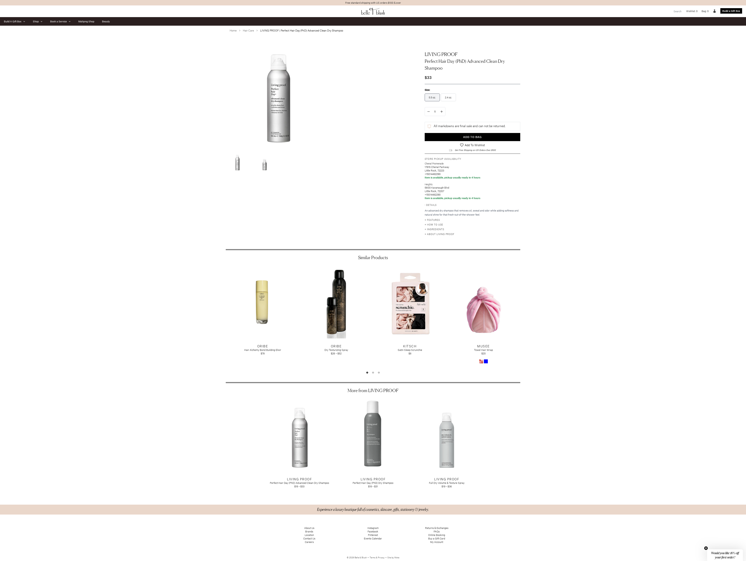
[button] (725, 555)
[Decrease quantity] (428, 112)
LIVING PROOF (441, 54)
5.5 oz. (432, 97)
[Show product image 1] (237, 161)
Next (523, 317)
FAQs (437, 531)
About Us (309, 528)
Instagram (373, 528)
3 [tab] (379, 372)
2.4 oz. (448, 97)
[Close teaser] (706, 548)
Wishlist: (692, 11)
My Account (436, 542)
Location (309, 535)
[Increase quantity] (441, 111)
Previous (223, 317)
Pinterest (373, 535)
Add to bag (472, 137)
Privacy (381, 557)
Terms (373, 557)
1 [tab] (367, 372)
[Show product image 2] (264, 161)
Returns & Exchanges (436, 528)
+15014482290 (433, 174)
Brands (309, 531)
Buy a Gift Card (436, 538)
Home (233, 30)
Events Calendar (373, 538)
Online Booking (436, 535)
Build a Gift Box (731, 10)
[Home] (373, 11)
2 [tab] (373, 372)
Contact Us (309, 538)
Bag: (705, 11)
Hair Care (248, 30)
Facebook (373, 531)
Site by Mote (393, 557)
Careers (309, 542)
